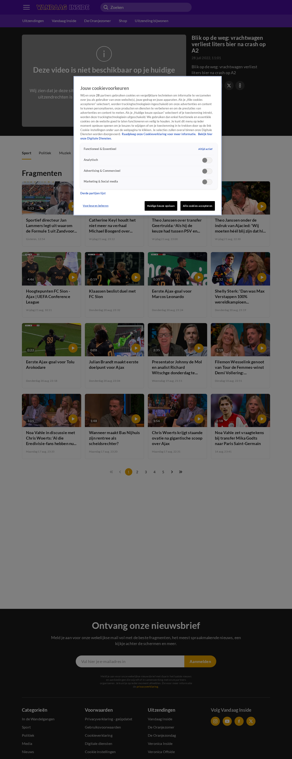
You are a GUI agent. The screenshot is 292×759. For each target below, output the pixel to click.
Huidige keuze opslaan (161, 205)
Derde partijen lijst (93, 193)
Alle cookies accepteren (197, 205)
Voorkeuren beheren (95, 205)
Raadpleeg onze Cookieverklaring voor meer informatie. (159, 134)
